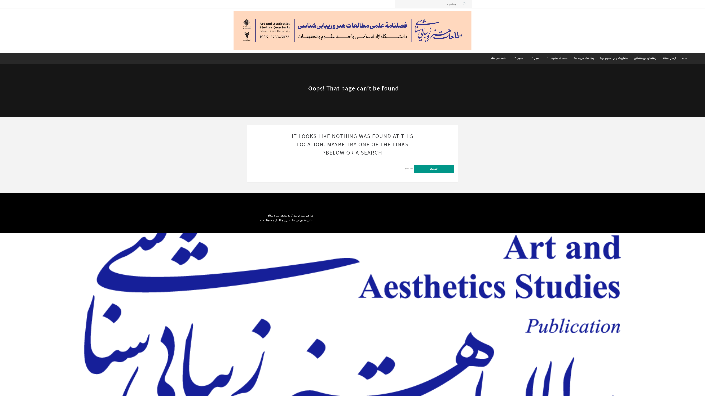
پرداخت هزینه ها (584, 58)
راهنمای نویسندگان (645, 58)
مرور (537, 58)
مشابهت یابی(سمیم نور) (614, 58)
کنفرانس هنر (498, 58)
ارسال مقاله (669, 58)
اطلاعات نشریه (559, 58)
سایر (520, 58)
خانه (684, 58)
